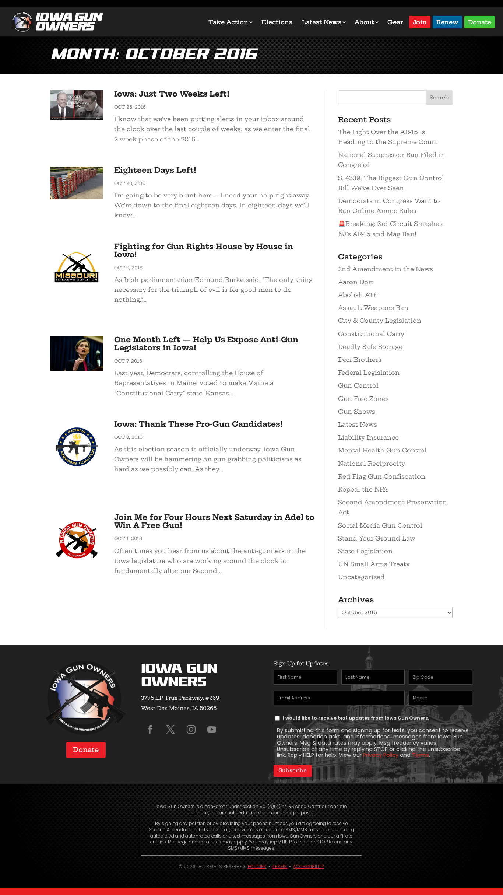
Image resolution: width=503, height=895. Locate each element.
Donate (479, 21)
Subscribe (293, 770)
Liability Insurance (368, 437)
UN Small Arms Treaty (374, 564)
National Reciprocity (371, 463)
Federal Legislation (369, 372)
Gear (395, 22)
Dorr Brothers (359, 359)
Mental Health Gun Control (382, 450)
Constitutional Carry (371, 334)
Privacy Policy (380, 755)
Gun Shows (356, 411)
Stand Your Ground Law (376, 538)
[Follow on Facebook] (150, 729)
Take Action (228, 22)
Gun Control (358, 385)
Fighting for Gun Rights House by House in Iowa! (203, 250)
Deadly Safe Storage (370, 346)
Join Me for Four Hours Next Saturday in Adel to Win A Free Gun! (214, 521)
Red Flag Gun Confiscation (381, 476)
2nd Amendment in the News (385, 269)
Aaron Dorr (355, 282)
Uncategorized (361, 577)
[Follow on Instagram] (191, 729)
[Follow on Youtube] (212, 729)
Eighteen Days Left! (155, 170)
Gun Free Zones (363, 398)
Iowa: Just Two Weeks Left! (171, 93)
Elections (276, 22)
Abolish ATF (357, 294)
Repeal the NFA (363, 489)
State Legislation (365, 551)
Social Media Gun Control (380, 525)
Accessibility (308, 866)
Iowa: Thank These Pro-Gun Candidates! (198, 424)
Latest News (321, 22)
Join (420, 21)
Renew (447, 21)
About (364, 22)
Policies (257, 866)
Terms (420, 755)
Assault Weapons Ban (373, 307)
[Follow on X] (170, 729)
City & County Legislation (379, 320)
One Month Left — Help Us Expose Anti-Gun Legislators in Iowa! (206, 343)
